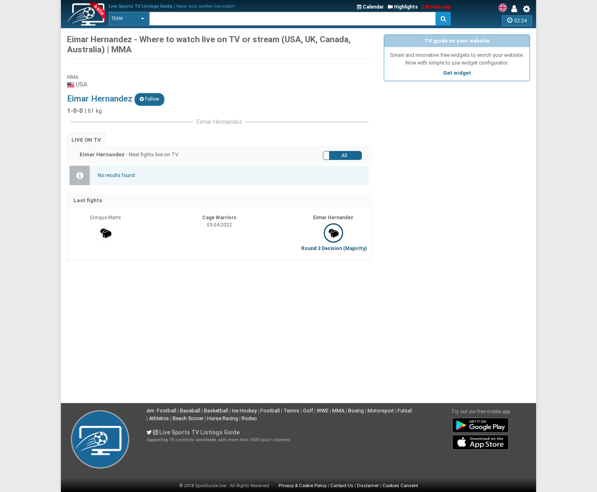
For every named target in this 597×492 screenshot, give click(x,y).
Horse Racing (222, 418)
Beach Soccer (188, 418)
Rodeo (249, 418)
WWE (323, 411)
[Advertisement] (457, 142)
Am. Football (161, 411)
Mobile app (437, 7)
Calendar (372, 7)
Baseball (190, 411)
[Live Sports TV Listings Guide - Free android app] (480, 423)
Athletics (159, 418)
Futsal (405, 411)
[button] (129, 19)
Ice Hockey (244, 411)
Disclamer (368, 485)
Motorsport (381, 411)
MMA (338, 411)
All (344, 155)
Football (270, 411)
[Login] (516, 9)
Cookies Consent (400, 485)
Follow (151, 99)
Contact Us (341, 485)
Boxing (356, 411)
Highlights (405, 7)
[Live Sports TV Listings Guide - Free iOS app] (480, 440)
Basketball (216, 411)
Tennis (291, 411)
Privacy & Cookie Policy (303, 485)
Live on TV (86, 140)
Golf (308, 411)
